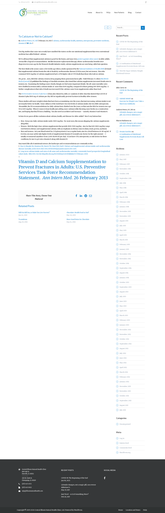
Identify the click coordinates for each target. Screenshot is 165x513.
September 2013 (126, 287)
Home (90, 12)
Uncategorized (125, 424)
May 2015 (123, 230)
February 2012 (125, 377)
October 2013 (124, 282)
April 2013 (123, 311)
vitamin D (22, 43)
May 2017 (123, 159)
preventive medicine (101, 41)
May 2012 (123, 363)
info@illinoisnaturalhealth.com (45, 2)
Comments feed (126, 448)
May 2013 (123, 306)
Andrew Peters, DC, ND (29, 41)
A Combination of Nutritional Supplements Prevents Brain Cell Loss (130, 65)
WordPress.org (125, 452)
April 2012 (123, 367)
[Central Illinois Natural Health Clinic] (40, 12)
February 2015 (125, 244)
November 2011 (125, 391)
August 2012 (124, 348)
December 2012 (125, 330)
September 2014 (126, 268)
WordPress (78, 510)
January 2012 (124, 382)
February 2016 (125, 202)
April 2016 (123, 192)
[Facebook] (106, 478)
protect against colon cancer (88, 59)
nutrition (79, 41)
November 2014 (125, 259)
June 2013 (123, 301)
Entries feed (124, 443)
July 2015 (123, 226)
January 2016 (124, 207)
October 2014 (124, 263)
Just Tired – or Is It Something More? (129, 57)
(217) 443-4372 (26, 484)
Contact (138, 12)
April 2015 (123, 235)
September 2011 (125, 401)
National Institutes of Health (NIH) (91, 69)
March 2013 (124, 315)
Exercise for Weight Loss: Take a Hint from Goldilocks (132, 102)
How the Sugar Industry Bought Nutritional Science (129, 72)
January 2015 (124, 249)
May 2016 (123, 188)
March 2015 (124, 240)
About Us (99, 12)
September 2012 (126, 344)
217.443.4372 (25, 2)
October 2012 (124, 339)
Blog (130, 12)
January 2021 (124, 155)
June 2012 (123, 358)
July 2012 (123, 353)
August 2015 (124, 221)
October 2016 (124, 174)
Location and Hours (133, 510)
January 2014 (124, 278)
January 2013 (124, 325)
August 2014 (124, 273)
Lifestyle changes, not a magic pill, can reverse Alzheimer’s (129, 50)
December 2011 (125, 386)
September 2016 (125, 178)
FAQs (108, 12)
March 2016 (124, 197)
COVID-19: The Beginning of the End (129, 43)
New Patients (119, 12)
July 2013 (123, 296)
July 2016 (123, 183)
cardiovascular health (67, 41)
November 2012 (125, 334)
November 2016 (125, 169)
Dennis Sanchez (125, 132)
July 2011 (123, 410)
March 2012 (124, 372)
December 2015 (125, 211)
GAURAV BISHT (125, 99)
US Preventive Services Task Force (34, 94)
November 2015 (125, 216)
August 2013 (124, 292)
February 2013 (125, 320)
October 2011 (124, 396)
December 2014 (125, 254)
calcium (56, 41)
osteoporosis (88, 41)
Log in (122, 438)
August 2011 (124, 405)
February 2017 (125, 164)
